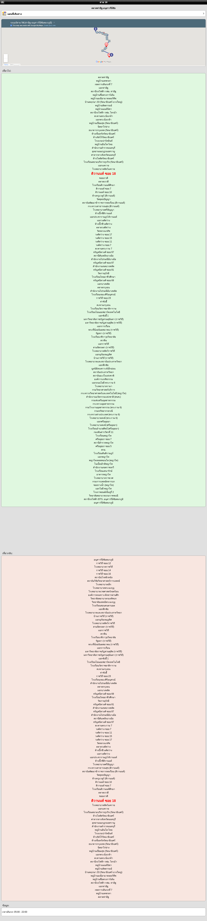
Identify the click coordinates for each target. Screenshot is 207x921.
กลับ (2, 2)
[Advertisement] (84, 529)
